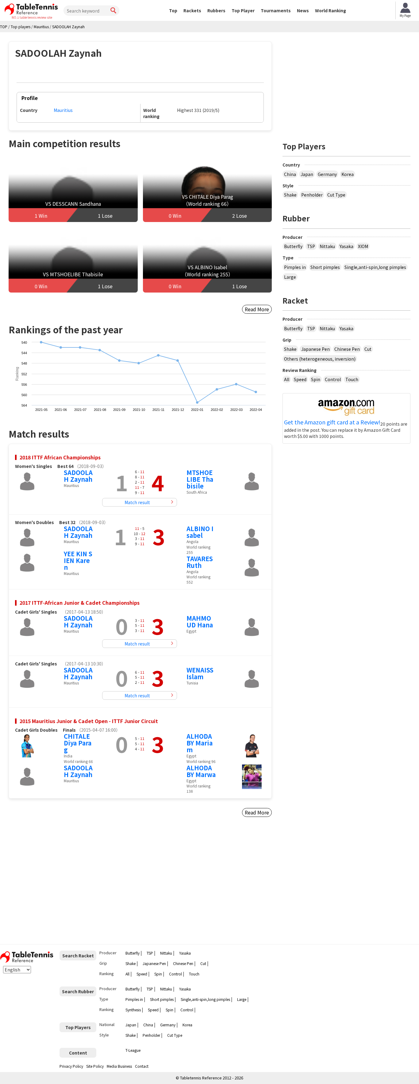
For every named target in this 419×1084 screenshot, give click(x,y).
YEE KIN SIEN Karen (78, 560)
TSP (311, 246)
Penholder (312, 195)
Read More (257, 309)
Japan (307, 174)
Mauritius (63, 110)
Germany (327, 174)
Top (173, 10)
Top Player (243, 10)
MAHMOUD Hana (199, 621)
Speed (300, 379)
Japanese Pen (315, 349)
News (303, 10)
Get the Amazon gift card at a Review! (332, 422)
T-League (132, 1050)
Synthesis (133, 1009)
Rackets (192, 10)
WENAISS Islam (199, 673)
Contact (141, 1066)
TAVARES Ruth (199, 562)
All (286, 379)
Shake (290, 195)
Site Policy (95, 1066)
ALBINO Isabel (199, 532)
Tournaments (276, 10)
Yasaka (346, 246)
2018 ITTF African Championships (60, 457)
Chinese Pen (347, 349)
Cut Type (336, 195)
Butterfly (293, 246)
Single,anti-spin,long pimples (375, 267)
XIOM (363, 246)
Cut (367, 349)
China (290, 174)
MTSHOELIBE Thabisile (199, 479)
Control (333, 379)
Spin (315, 379)
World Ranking (330, 10)
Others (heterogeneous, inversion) (320, 359)
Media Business (119, 1066)
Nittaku (327, 246)
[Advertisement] (61, 883)
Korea (347, 174)
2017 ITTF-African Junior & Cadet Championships (80, 602)
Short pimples (325, 267)
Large (290, 277)
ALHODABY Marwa (201, 771)
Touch (351, 379)
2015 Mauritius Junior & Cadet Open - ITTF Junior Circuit (89, 721)
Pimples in (295, 267)
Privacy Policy (71, 1066)
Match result (137, 502)
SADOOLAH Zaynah (78, 476)
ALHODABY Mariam (199, 743)
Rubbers (216, 10)
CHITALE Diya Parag (77, 743)
